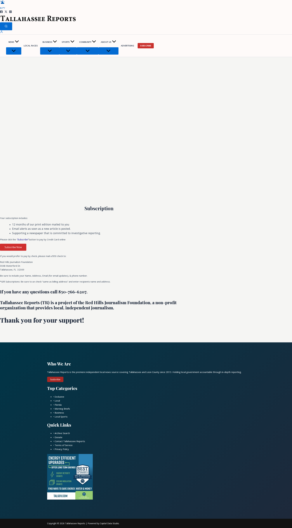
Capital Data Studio (109, 523)
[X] (6, 12)
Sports (66, 42)
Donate (58, 437)
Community (85, 42)
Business (47, 42)
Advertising (127, 45)
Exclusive (59, 396)
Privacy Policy (62, 449)
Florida (58, 404)
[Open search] (6, 26)
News (11, 42)
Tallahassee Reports (75, 523)
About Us (106, 42)
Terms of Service (64, 445)
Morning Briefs (62, 408)
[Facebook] (1, 12)
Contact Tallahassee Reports (70, 441)
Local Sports (61, 416)
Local (57, 400)
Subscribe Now (13, 247)
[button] (17, 42)
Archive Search (62, 433)
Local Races (31, 45)
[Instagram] (10, 12)
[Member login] (1, 32)
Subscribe (145, 45)
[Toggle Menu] (13, 51)
